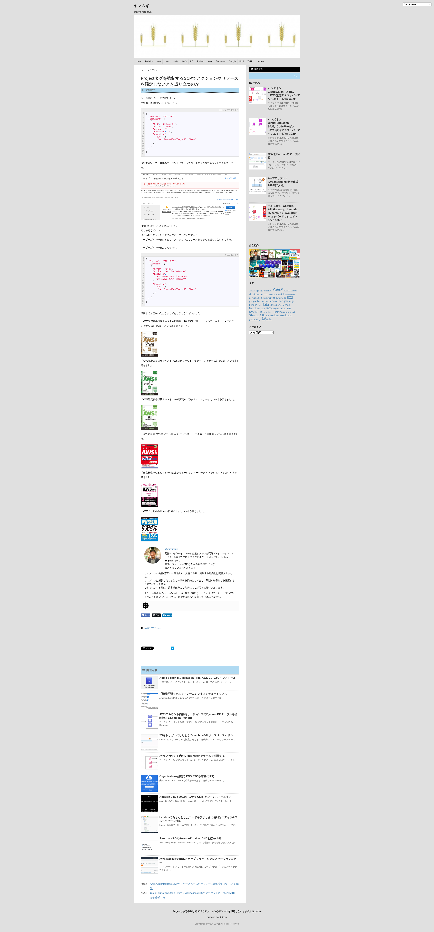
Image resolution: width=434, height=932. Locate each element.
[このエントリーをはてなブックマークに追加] (172, 648)
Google (232, 61)
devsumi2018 (255, 298)
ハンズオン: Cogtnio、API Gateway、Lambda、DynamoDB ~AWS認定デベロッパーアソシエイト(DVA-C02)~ (284, 212)
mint (263, 308)
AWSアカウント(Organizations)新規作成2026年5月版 (283, 182)
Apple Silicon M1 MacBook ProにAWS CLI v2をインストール (197, 677)
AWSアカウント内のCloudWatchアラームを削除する (192, 755)
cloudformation (256, 294)
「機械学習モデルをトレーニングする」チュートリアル (193, 693)
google (253, 301)
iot (263, 301)
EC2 (290, 297)
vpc (267, 315)
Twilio (250, 61)
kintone (260, 61)
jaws (280, 301)
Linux (138, 61)
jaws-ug (289, 301)
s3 (293, 311)
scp (159, 628)
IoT (191, 61)
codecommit (290, 294)
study (175, 61)
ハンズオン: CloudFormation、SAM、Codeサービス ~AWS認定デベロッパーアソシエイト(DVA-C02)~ (284, 126)
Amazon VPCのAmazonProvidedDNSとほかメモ (190, 838)
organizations (280, 308)
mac (287, 304)
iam (259, 301)
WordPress (286, 315)
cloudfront (268, 294)
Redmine (149, 61)
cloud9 (294, 291)
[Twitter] (146, 605)
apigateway (266, 290)
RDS (262, 312)
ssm (257, 315)
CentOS (287, 291)
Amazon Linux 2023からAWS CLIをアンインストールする (195, 796)
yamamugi (255, 319)
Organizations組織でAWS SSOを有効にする (186, 776)
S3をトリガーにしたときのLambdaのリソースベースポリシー (197, 735)
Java (166, 61)
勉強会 (267, 319)
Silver (252, 315)
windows (274, 315)
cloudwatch (278, 294)
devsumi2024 (268, 298)
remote (287, 312)
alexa (252, 290)
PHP (241, 61)
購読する (258, 69)
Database (220, 61)
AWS (184, 61)
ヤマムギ (142, 6)
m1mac (281, 305)
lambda (263, 304)
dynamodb (281, 298)
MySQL (269, 308)
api (257, 290)
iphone (268, 301)
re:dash (269, 312)
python (254, 311)
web (159, 61)
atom (210, 61)
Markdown (254, 308)
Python (200, 61)
